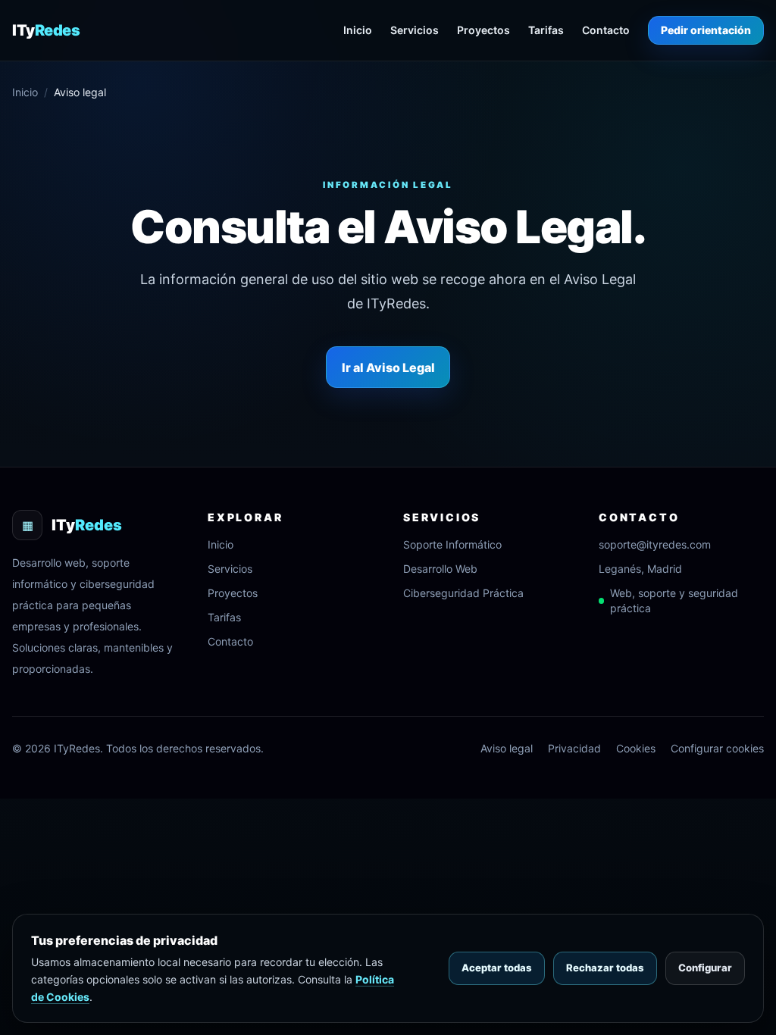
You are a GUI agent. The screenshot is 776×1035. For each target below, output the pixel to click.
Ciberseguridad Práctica (463, 592)
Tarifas (546, 29)
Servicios (414, 29)
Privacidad (574, 748)
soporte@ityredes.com (655, 544)
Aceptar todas (497, 968)
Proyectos (483, 29)
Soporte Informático (452, 544)
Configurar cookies (717, 748)
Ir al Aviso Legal (388, 367)
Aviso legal (506, 748)
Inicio (357, 29)
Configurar (705, 968)
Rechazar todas (605, 968)
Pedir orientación (706, 29)
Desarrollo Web (440, 568)
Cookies (636, 748)
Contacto (606, 29)
